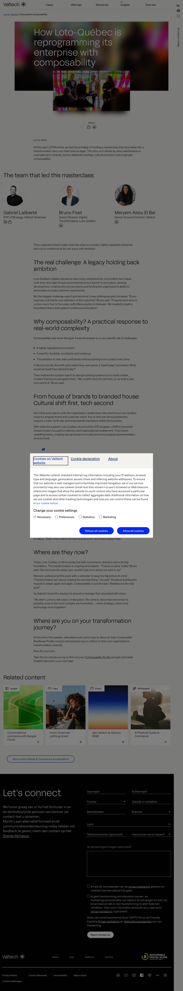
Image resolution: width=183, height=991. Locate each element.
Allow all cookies (133, 531)
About (113, 459)
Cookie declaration (85, 459)
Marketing (109, 517)
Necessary (44, 517)
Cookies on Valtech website (48, 461)
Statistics (89, 517)
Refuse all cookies (96, 531)
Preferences (66, 517)
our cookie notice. (47, 503)
